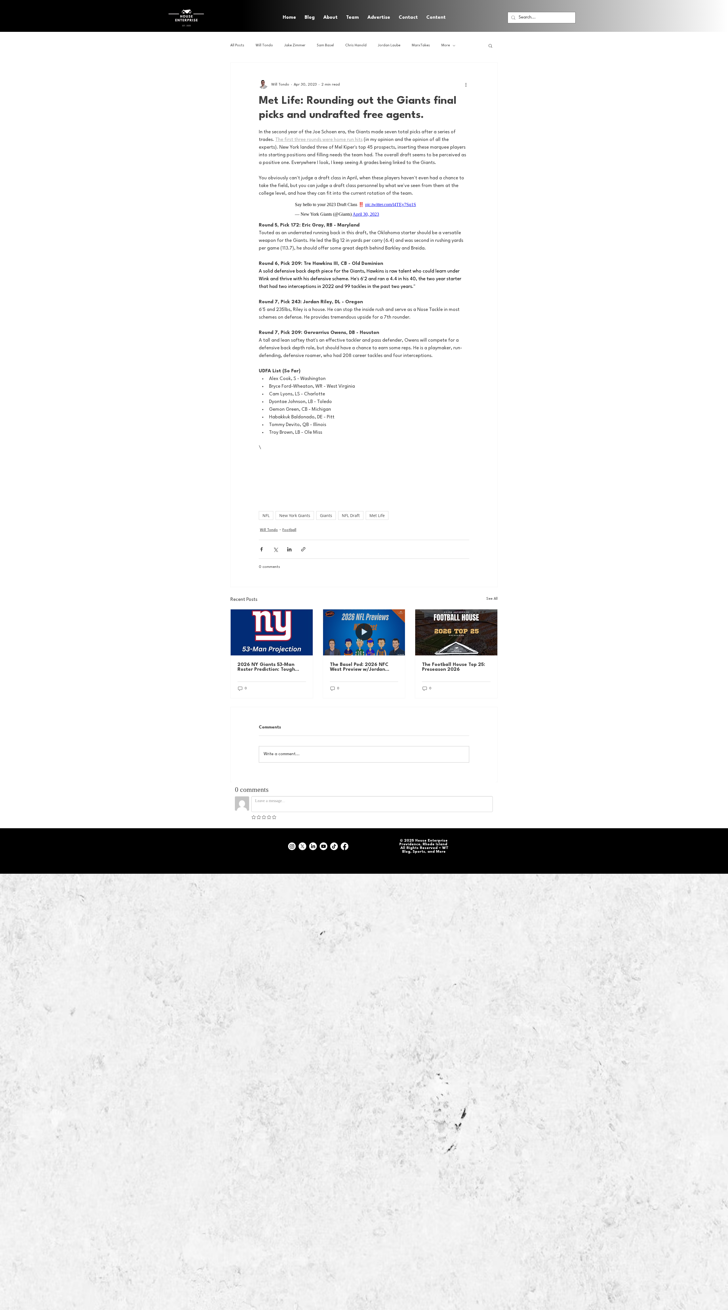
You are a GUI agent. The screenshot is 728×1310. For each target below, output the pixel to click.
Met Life (377, 515)
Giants (326, 515)
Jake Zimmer (294, 45)
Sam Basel (325, 45)
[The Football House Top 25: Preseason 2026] (456, 632)
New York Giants (294, 515)
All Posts (237, 45)
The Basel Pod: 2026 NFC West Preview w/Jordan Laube (359, 667)
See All (492, 599)
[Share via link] (303, 549)
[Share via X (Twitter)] (275, 549)
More (445, 45)
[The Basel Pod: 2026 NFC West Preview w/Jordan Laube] (364, 632)
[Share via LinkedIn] (289, 549)
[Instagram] (292, 846)
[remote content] (364, 209)
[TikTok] (334, 846)
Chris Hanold (356, 45)
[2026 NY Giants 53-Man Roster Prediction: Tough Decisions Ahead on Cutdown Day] (272, 632)
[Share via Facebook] (261, 549)
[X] (302, 846)
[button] (436, 17)
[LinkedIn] (313, 846)
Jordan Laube (389, 45)
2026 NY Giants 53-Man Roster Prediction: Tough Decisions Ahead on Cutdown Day (271, 667)
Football (289, 530)
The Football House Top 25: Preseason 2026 (453, 667)
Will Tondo (264, 45)
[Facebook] (344, 846)
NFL (266, 515)
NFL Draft (351, 515)
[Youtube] (323, 846)
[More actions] (465, 84)
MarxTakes (421, 45)
